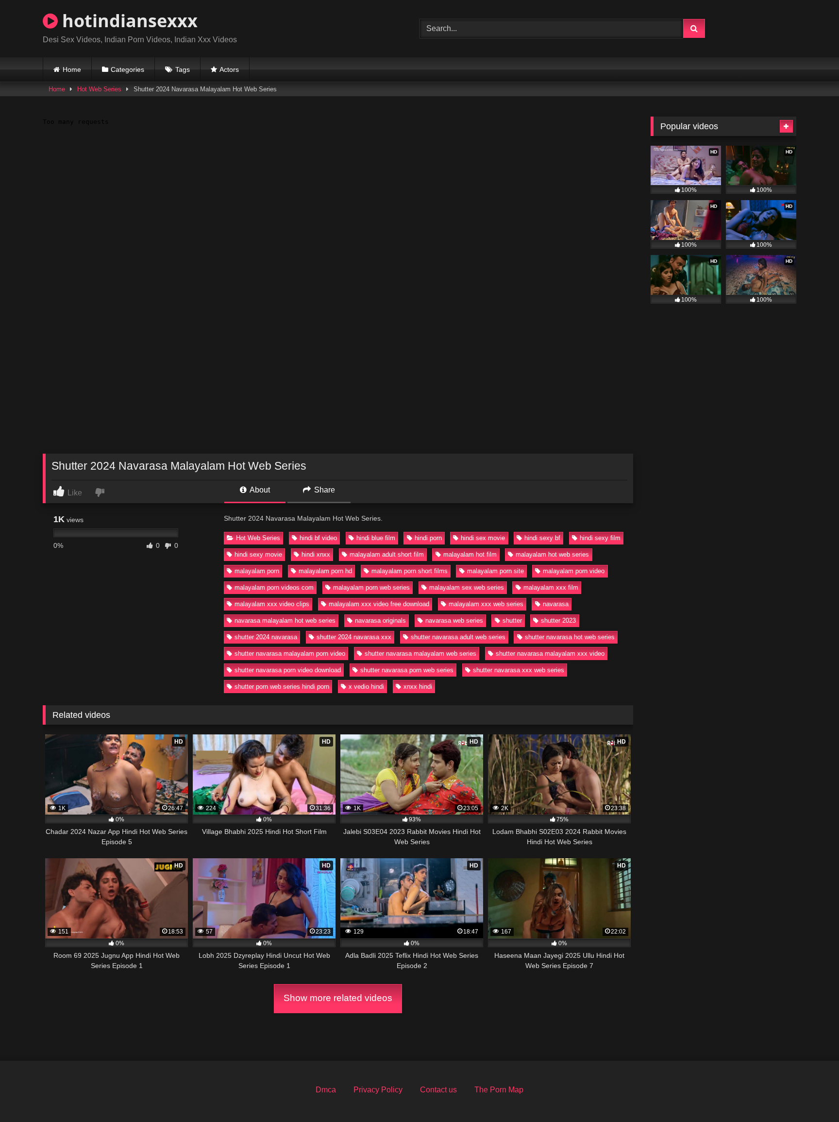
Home (72, 69)
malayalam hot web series (552, 554)
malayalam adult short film (387, 554)
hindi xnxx (316, 554)
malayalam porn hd (325, 571)
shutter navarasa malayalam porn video (290, 653)
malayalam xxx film (550, 587)
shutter (512, 620)
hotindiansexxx (128, 21)
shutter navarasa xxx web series (518, 670)
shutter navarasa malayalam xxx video (550, 653)
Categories (127, 69)
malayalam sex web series (466, 587)
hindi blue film (375, 538)
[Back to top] (809, 1093)
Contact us (438, 1090)
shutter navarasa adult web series (458, 637)
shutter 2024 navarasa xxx (354, 637)
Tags (182, 69)
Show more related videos (338, 998)
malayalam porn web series (371, 587)
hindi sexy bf (542, 538)
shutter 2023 (558, 620)
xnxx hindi (417, 686)
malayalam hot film (470, 554)
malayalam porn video (573, 571)
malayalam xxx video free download (379, 604)
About (259, 490)
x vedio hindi (366, 686)
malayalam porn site (495, 571)
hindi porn (428, 538)
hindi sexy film (600, 538)
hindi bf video (318, 538)
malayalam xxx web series (486, 604)
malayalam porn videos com (274, 587)
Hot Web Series (99, 89)
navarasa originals (380, 620)
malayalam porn (257, 571)
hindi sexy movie (258, 554)
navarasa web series (454, 620)
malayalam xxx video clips (272, 604)
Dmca (326, 1090)
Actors (229, 69)
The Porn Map (498, 1090)
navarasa (556, 604)
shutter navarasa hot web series (570, 637)
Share (323, 490)
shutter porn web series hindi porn (282, 686)
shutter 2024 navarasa (266, 637)
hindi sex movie (483, 538)
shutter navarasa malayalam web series (420, 653)
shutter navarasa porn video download (288, 670)
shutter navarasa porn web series (406, 670)
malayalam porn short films (409, 571)
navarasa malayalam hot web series (285, 620)
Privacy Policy (378, 1090)
